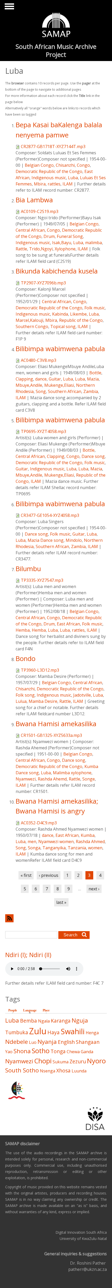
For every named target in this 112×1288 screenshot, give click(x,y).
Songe (88, 779)
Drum (49, 236)
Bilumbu (28, 568)
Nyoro (96, 1060)
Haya (53, 1032)
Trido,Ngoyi (41, 249)
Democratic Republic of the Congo (49, 171)
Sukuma (61, 1062)
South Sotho (22, 1070)
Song (41, 391)
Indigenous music (49, 178)
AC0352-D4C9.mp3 (39, 823)
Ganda (87, 1052)
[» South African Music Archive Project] (56, 26)
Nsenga (47, 1071)
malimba (93, 242)
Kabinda (60, 314)
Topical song (63, 326)
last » (61, 902)
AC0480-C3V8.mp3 (38, 360)
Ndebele (16, 1042)
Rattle (21, 249)
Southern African (64, 391)
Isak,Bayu (61, 242)
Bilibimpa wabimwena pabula (60, 348)
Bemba (28, 1020)
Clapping (24, 379)
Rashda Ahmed (90, 841)
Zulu (37, 1031)
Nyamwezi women (56, 841)
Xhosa (63, 1070)
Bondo (25, 658)
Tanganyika (54, 848)
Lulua (21, 701)
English (66, 1041)
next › (94, 889)
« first (26, 875)
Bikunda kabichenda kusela (57, 271)
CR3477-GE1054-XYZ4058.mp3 (50, 515)
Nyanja (47, 1042)
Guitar (55, 379)
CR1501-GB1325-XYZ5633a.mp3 (51, 735)
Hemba (23, 630)
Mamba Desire (43, 701)
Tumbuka (16, 1032)
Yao (9, 1052)
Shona (22, 1051)
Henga (92, 1033)
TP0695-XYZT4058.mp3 (43, 431)
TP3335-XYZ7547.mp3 (42, 580)
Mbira (40, 184)
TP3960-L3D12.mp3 (40, 670)
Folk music (94, 308)
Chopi (43, 1060)
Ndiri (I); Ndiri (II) (28, 955)
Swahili (73, 1031)
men (32, 841)
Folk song (25, 695)
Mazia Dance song (46, 540)
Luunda (79, 1071)
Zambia (90, 391)
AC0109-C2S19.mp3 (39, 211)
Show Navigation (9, 7)
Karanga (61, 1020)
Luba (73, 178)
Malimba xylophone (72, 773)
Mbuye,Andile (29, 385)
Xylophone (65, 249)
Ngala (44, 1021)
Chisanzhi (65, 165)
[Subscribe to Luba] (56, 918)
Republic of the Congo (81, 320)
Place (46, 1010)
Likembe (78, 314)
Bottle (95, 373)
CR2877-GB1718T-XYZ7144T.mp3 (53, 146)
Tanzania (77, 848)
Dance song (93, 456)
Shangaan (87, 1041)
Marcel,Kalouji (29, 320)
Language (31, 1010)
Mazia (93, 379)
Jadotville (82, 695)
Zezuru (78, 1061)
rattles (54, 184)
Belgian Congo (39, 165)
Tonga (58, 1051)
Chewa (73, 1052)
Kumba (88, 835)
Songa (34, 848)
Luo (32, 1042)
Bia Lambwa (34, 199)
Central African (30, 230)
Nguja (80, 1020)
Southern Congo (32, 326)
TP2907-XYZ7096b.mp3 (43, 283)
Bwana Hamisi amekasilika (56, 723)
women (95, 848)
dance (41, 379)
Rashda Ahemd (52, 779)
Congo (83, 165)
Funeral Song (70, 236)
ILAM (68, 184)
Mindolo (74, 540)
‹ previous (48, 875)
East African (68, 624)
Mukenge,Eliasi (59, 385)
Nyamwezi (26, 779)
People (12, 1010)
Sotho (40, 1050)
